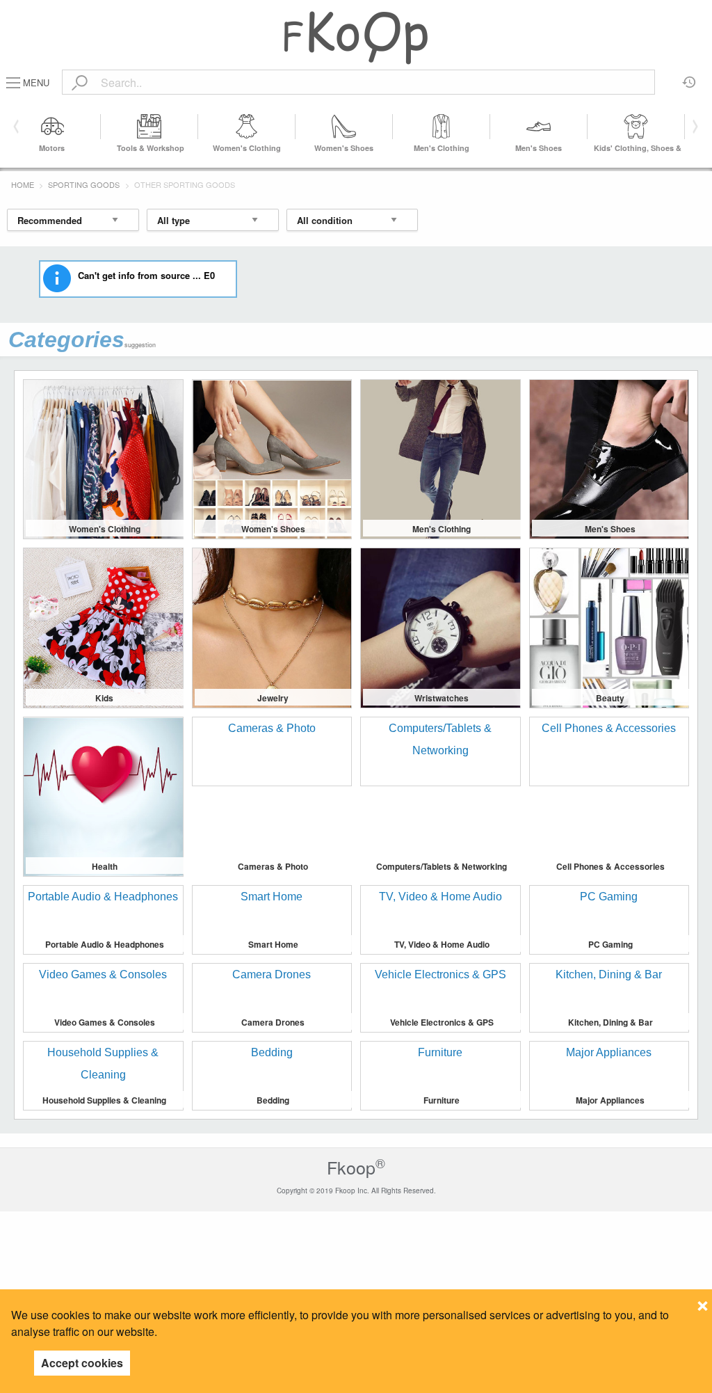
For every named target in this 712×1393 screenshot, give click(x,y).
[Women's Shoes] (344, 126)
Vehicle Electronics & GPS (442, 1022)
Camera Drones (273, 1022)
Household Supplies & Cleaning (104, 1100)
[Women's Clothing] (247, 126)
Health (105, 866)
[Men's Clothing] (441, 126)
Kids (104, 698)
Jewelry (273, 698)
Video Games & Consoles (104, 1022)
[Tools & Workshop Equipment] (149, 126)
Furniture (441, 1100)
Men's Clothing (441, 148)
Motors (52, 148)
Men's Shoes (538, 148)
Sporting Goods (84, 184)
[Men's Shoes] (539, 126)
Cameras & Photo (273, 866)
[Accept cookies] (702, 1301)
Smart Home (273, 944)
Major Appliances (610, 1100)
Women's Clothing (247, 148)
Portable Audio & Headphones (104, 944)
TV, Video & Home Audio (442, 944)
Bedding (273, 1100)
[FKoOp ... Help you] (356, 37)
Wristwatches (441, 698)
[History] (689, 77)
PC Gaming (610, 944)
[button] (693, 127)
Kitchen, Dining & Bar (610, 1022)
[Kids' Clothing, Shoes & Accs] (636, 126)
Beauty (610, 698)
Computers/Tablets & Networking (441, 866)
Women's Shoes (343, 148)
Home (22, 184)
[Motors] (52, 126)
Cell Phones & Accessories (610, 866)
